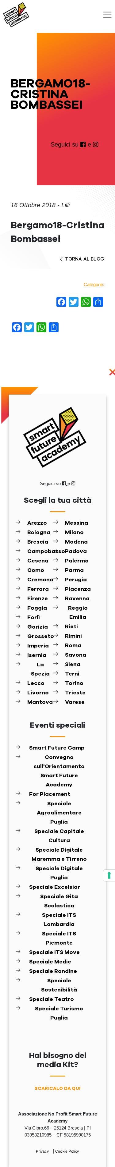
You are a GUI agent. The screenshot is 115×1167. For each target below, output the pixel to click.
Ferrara (38, 589)
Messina (76, 523)
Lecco (35, 683)
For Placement (49, 794)
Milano (74, 532)
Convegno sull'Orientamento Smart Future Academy (59, 771)
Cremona (40, 580)
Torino (74, 683)
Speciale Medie (50, 962)
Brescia (37, 542)
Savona (75, 655)
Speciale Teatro (51, 999)
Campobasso (40, 551)
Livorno (38, 693)
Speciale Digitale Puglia (59, 873)
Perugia (76, 580)
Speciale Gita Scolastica (59, 901)
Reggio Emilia (78, 612)
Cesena (37, 561)
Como (35, 570)
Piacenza (78, 589)
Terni (72, 674)
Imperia (38, 646)
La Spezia (40, 669)
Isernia (36, 655)
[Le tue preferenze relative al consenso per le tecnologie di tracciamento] (109, 875)
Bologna (38, 532)
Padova (76, 551)
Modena (76, 542)
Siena (72, 664)
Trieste (75, 693)
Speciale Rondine (53, 971)
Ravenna (77, 598)
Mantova (40, 702)
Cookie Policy (67, 1151)
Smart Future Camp (57, 748)
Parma (74, 570)
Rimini (73, 636)
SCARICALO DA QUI (57, 1088)
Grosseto (40, 636)
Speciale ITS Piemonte (59, 938)
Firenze (37, 598)
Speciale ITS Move (54, 952)
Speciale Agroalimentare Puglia (59, 813)
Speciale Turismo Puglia (59, 1013)
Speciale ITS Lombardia (59, 920)
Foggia (37, 608)
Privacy (43, 1151)
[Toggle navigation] (107, 15)
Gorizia (37, 627)
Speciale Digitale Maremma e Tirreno (59, 854)
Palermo (77, 561)
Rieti (71, 627)
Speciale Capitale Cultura (59, 836)
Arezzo (37, 523)
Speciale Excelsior (54, 887)
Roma (73, 645)
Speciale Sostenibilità (59, 985)
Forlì (33, 617)
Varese (75, 702)
